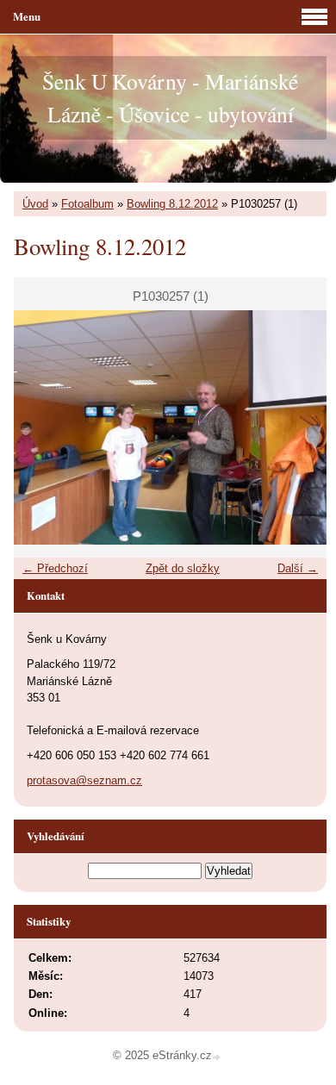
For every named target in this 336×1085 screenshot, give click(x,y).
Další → (297, 568)
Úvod (35, 203)
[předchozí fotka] (41, 427)
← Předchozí (55, 568)
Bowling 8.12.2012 (172, 203)
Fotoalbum (87, 203)
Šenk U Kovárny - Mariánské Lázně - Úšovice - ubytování (170, 97)
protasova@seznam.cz (84, 780)
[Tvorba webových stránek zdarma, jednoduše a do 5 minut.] (218, 1057)
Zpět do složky (183, 568)
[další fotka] (298, 427)
